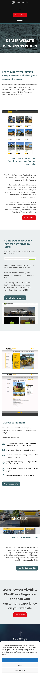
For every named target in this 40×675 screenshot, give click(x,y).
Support (20, 20)
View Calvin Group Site (27, 568)
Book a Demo (20, 15)
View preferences (20, 670)
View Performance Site (15, 298)
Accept (20, 660)
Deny (20, 665)
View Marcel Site (11, 484)
